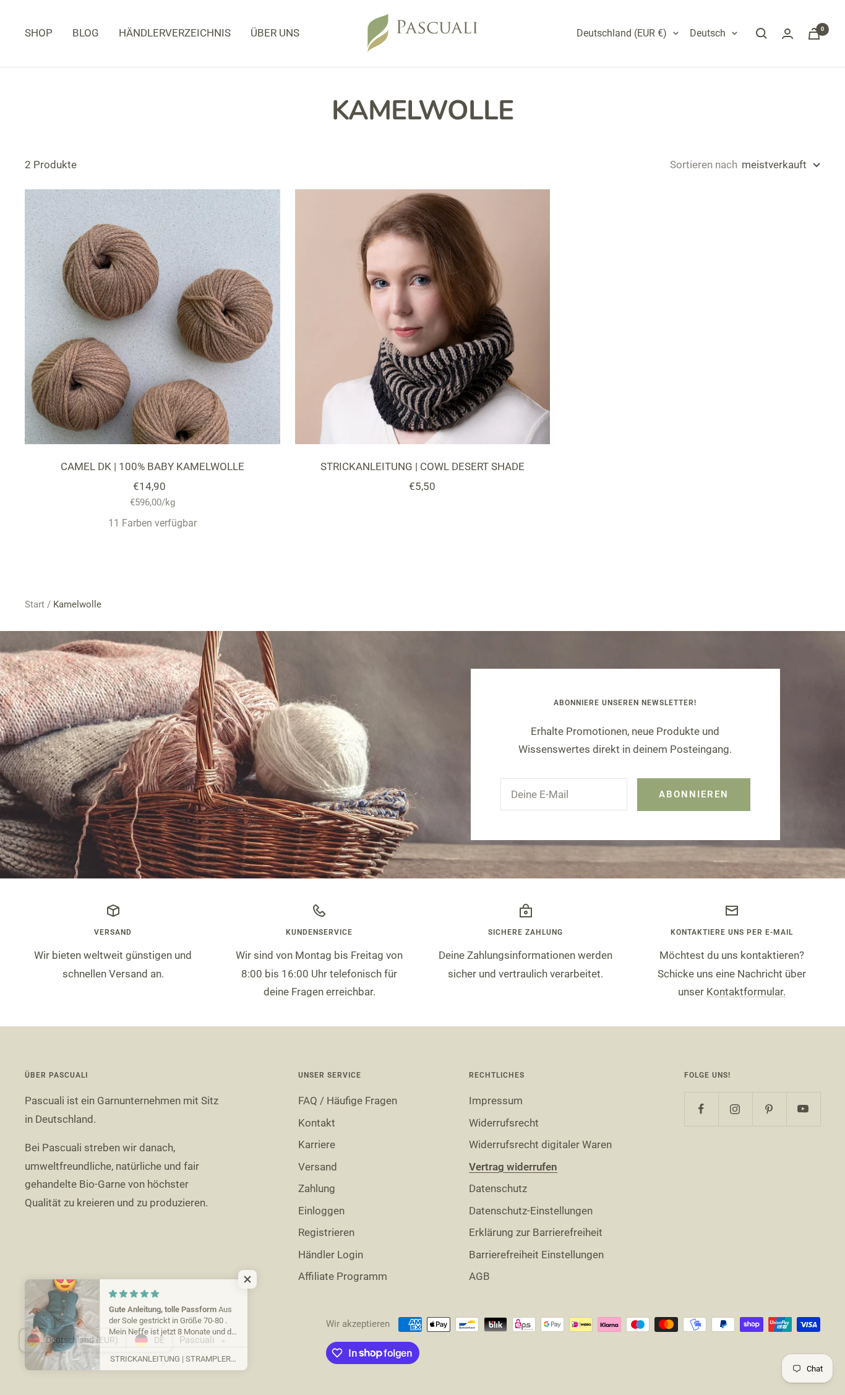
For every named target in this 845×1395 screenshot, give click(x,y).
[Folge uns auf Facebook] (701, 1109)
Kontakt (316, 1123)
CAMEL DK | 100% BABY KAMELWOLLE (152, 466)
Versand (317, 1167)
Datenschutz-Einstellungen (531, 1210)
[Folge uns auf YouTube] (803, 1109)
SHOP (39, 33)
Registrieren (326, 1232)
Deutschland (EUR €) (622, 33)
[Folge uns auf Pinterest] (769, 1109)
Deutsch (708, 33)
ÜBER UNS (275, 33)
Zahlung (316, 1188)
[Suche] (761, 33)
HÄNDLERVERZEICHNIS (175, 33)
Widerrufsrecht (504, 1123)
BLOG (85, 33)
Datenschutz (498, 1188)
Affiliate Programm (342, 1276)
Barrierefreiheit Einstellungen (536, 1254)
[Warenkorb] (814, 34)
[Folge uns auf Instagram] (735, 1109)
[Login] (787, 33)
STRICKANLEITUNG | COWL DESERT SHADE (422, 466)
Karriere (316, 1144)
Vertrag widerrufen (513, 1167)
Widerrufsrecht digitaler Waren (540, 1144)
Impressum (496, 1100)
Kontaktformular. (746, 991)
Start (35, 604)
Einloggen (321, 1210)
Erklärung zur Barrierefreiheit (536, 1232)
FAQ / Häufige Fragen (347, 1100)
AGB (479, 1276)
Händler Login (330, 1254)
